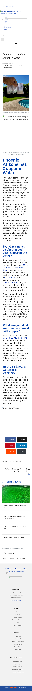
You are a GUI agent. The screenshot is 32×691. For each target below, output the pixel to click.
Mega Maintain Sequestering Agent (15, 267)
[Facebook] (5, 678)
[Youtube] (21, 678)
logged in (11, 558)
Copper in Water (8, 65)
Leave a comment (7, 67)
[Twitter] (11, 678)
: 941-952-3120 (16, 600)
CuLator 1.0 (9, 278)
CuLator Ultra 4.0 (17, 65)
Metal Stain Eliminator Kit (15, 338)
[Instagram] (16, 678)
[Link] (26, 678)
